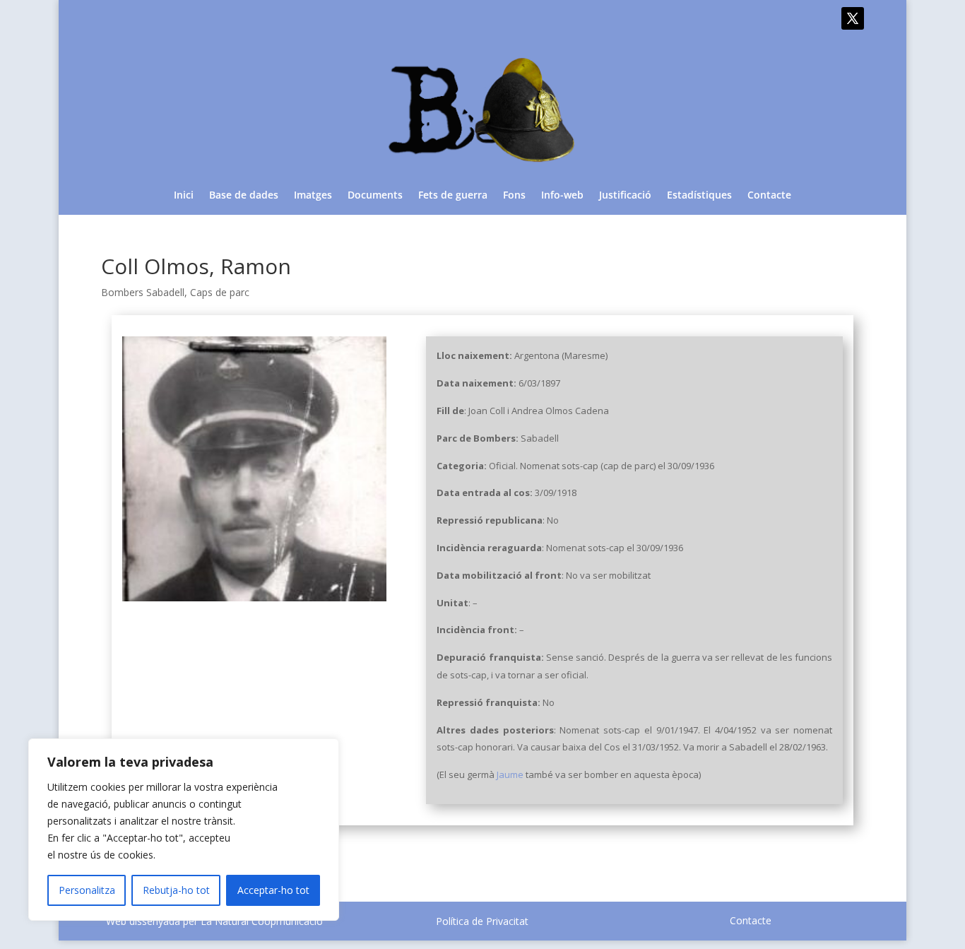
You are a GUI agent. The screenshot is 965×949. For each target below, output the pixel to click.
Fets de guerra (452, 195)
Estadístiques (699, 195)
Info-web (562, 195)
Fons (514, 195)
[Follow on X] (852, 18)
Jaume (510, 774)
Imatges (313, 195)
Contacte (769, 195)
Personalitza (87, 890)
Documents (375, 195)
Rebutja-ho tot (176, 890)
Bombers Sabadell (142, 292)
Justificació (625, 195)
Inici (184, 195)
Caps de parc (219, 292)
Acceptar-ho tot (273, 890)
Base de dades (243, 195)
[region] (183, 829)
